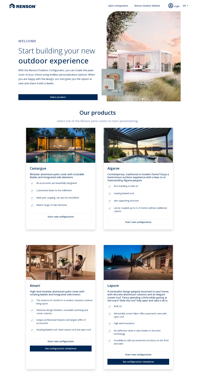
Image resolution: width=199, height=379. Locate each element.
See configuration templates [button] (60, 348)
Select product (58, 97)
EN (184, 5)
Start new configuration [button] (61, 216)
